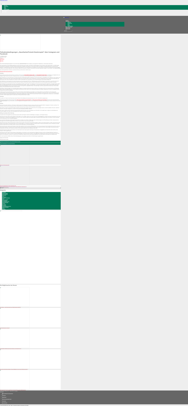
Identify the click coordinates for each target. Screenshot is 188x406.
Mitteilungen (6, 6)
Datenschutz (4, 397)
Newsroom (4, 4)
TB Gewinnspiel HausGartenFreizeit (6, 71)
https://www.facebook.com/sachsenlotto (40, 99)
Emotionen (4, 195)
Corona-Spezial (5, 193)
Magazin (3, 3)
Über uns (3, 209)
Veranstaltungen (5, 207)
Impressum (4, 395)
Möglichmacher (5, 202)
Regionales (4, 205)
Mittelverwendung (5, 201)
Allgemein (4, 192)
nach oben (2, 391)
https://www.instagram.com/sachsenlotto (24, 99)
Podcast (3, 203)
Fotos (5, 7)
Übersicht (5, 5)
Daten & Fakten (6, 9)
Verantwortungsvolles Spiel (6, 399)
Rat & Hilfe (4, 204)
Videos (5, 8)
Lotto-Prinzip (4, 11)
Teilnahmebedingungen (6, 206)
